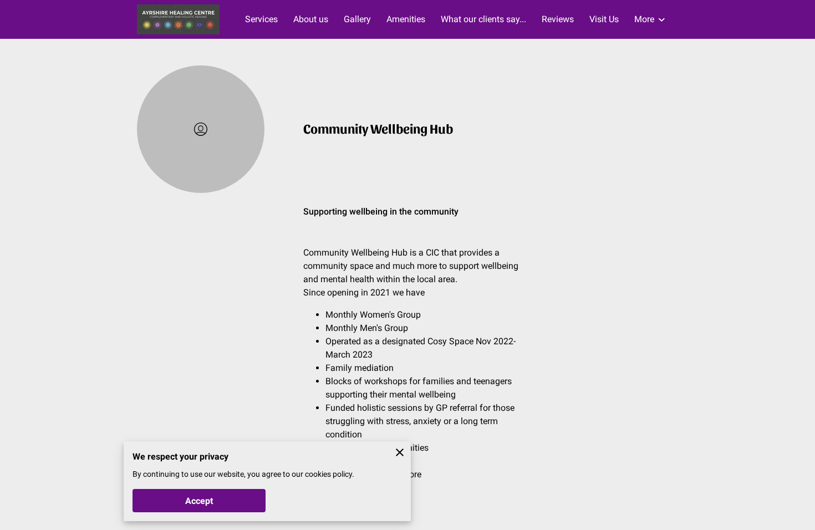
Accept (199, 501)
